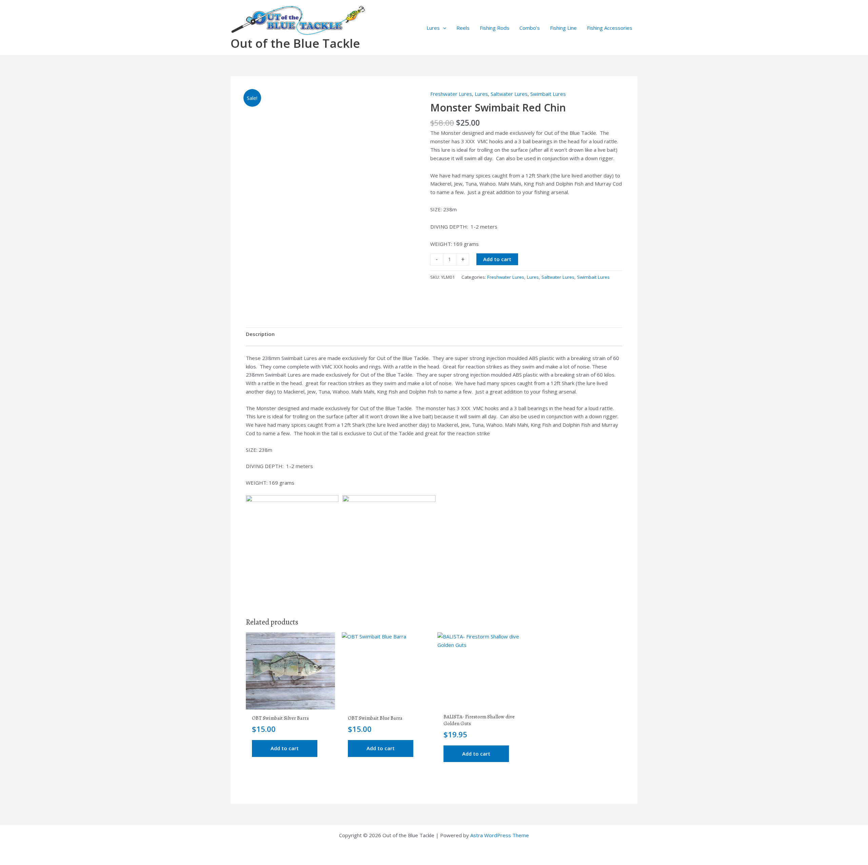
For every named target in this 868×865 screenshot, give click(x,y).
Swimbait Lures (548, 93)
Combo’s (529, 27)
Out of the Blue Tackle (295, 43)
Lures (433, 27)
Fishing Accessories (609, 27)
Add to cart (497, 259)
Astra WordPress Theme (499, 835)
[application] (443, 27)
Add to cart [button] (285, 748)
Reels (463, 27)
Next (414, 290)
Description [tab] (260, 334)
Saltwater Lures (509, 93)
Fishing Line (563, 27)
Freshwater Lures (451, 93)
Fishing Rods (494, 27)
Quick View (290, 703)
